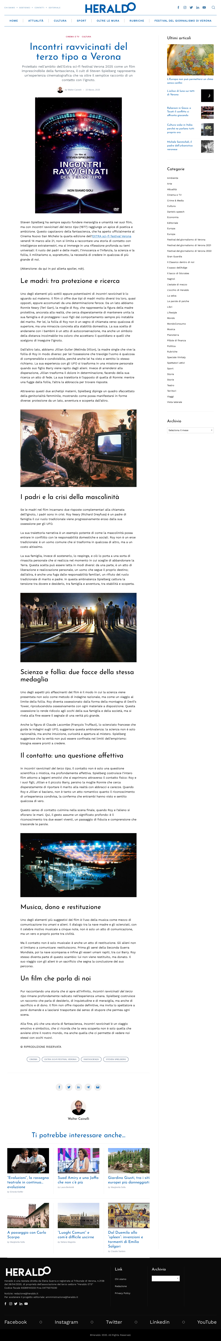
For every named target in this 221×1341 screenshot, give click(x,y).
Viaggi (170, 396)
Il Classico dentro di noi (180, 262)
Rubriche (137, 20)
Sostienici (24, 7)
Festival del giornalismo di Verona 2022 (189, 251)
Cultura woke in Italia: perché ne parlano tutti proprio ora (180, 129)
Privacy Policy (122, 1293)
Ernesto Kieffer (16, 1192)
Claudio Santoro (118, 1251)
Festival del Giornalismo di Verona (183, 20)
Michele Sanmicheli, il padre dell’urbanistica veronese (180, 146)
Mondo (171, 318)
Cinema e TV (72, 37)
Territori (171, 391)
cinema (33, 1059)
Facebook (15, 1322)
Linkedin (160, 1322)
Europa (171, 228)
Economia (172, 217)
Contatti (39, 7)
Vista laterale (174, 402)
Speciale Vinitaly (176, 357)
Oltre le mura (108, 20)
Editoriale (55, 7)
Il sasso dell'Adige (177, 267)
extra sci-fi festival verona (60, 1059)
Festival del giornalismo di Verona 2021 (189, 245)
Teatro (170, 385)
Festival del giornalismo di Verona (186, 239)
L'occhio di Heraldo (178, 290)
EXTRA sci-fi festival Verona (111, 236)
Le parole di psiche (178, 301)
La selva (171, 295)
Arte (169, 183)
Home (14, 20)
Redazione (121, 1286)
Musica (171, 329)
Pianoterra (173, 335)
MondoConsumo (176, 323)
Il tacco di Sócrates (178, 273)
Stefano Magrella (68, 1242)
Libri (169, 307)
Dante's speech (175, 211)
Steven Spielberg (116, 1059)
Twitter (114, 1322)
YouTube (207, 1322)
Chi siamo (9, 7)
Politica (171, 346)
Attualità (35, 20)
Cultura (60, 20)
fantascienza (91, 1059)
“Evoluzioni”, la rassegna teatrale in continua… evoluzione (28, 1182)
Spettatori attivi (176, 363)
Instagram (66, 1322)
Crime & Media (175, 200)
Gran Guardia (174, 256)
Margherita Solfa (118, 1187)
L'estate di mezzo (177, 284)
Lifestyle (172, 312)
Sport (81, 20)
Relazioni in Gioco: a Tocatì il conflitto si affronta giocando (179, 112)
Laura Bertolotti (67, 1187)
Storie (170, 374)
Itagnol (171, 279)
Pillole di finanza (176, 340)
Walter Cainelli (75, 90)
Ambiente (172, 178)
